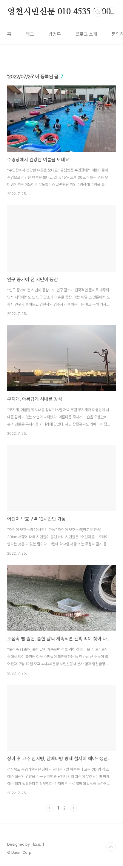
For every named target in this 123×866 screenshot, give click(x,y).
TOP (111, 847)
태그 (30, 34)
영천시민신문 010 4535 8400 (59, 12)
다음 (73, 808)
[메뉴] (111, 11)
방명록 (54, 34)
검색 (97, 11)
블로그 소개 (86, 34)
